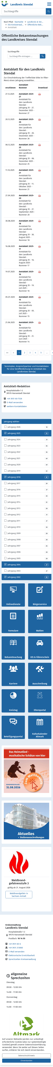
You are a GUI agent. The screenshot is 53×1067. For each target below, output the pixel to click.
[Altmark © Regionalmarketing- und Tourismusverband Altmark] (26, 1027)
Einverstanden (26, 1060)
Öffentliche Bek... (35, 24)
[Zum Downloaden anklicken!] (39, 93)
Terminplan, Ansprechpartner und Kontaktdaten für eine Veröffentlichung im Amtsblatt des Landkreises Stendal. (26, 369)
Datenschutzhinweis (26, 1055)
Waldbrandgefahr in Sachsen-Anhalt (19, 894)
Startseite (19, 21)
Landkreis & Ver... (35, 21)
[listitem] (26, 427)
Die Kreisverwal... (16, 24)
